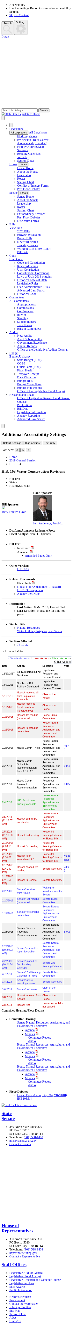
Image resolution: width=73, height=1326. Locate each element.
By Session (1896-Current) (33, 139)
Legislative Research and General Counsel (35, 1279)
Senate (13, 192)
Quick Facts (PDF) (28, 367)
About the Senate (27, 200)
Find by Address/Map (30, 146)
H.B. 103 (23, 569)
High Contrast (32, 443)
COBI (21, 363)
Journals (22, 157)
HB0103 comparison (30, 590)
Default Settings (12, 443)
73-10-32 (22, 644)
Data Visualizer (26, 377)
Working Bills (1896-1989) (33, 248)
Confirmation (25, 311)
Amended (23, 552)
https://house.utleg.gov (23, 1253)
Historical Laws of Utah (32, 280)
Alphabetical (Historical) (32, 143)
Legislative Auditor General (26, 1272)
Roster (21, 178)
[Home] (36, 114)
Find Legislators (27, 136)
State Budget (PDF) (29, 360)
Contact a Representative (24, 1256)
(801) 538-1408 (33, 1137)
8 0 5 (67, 784)
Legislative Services (21, 1283)
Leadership (24, 175)
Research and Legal (21, 394)
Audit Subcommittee (29, 339)
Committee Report (39, 1037)
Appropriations (26, 304)
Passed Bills (24, 238)
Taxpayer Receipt (28, 373)
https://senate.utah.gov (23, 1140)
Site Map (14, 1310)
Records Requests (20, 1296)
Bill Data (22, 252)
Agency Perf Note (28, 593)
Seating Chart (25, 182)
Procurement (17, 1300)
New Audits (24, 335)
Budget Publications (29, 387)
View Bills (15, 227)
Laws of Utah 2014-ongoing (34, 276)
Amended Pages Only (38, 555)
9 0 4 (67, 766)
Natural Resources (28, 627)
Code (12, 255)
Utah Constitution (28, 269)
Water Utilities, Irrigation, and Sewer (39, 631)
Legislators (16, 128)
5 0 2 (67, 931)
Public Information (20, 1290)
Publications (24, 405)
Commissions (25, 307)
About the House (27, 171)
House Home (25, 168)
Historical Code (26, 294)
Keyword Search (27, 241)
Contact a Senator (20, 1144)
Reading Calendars (28, 153)
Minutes (30, 1034)
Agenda (30, 1030)
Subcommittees (26, 321)
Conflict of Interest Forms (33, 185)
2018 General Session (22, 460)
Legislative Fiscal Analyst (25, 1276)
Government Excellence (32, 342)
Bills (12, 224)
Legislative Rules (27, 283)
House (13, 164)
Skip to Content (19, 15)
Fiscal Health (25, 370)
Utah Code (16, 259)
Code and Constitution (31, 262)
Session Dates (25, 160)
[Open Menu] (3, 118)
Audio (32, 1041)
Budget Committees (29, 384)
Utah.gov (15, 1321)
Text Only (49, 443)
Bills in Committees (29, 328)
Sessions (22, 150)
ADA (12, 1317)
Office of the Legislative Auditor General (42, 349)
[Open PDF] (32, 548)
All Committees (19, 300)
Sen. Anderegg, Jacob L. (48, 523)
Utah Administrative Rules (33, 287)
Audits (13, 332)
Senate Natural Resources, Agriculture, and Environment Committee (43, 1024)
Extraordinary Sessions (31, 214)
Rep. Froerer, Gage (14, 511)
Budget (13, 353)
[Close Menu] (10, 125)
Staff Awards (17, 1286)
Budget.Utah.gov (20, 356)
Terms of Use (17, 1314)
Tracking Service (27, 245)
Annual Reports (27, 346)
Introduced (23, 548)
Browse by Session (29, 234)
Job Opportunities (20, 1307)
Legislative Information (31, 412)
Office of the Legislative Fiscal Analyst (41, 391)
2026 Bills (23, 231)
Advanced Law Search (31, 290)
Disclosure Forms (28, 221)
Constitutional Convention (33, 273)
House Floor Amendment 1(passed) (39, 586)
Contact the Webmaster (23, 1303)
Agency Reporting (28, 415)
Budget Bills (25, 380)
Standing (22, 318)
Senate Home (25, 196)
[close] (3, 426)
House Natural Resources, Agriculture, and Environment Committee (43, 1046)
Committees (16, 297)
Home (13, 457)
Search (7, 23)
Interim (21, 314)
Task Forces (24, 325)
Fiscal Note (24, 583)
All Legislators (19, 132)
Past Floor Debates (28, 189)
